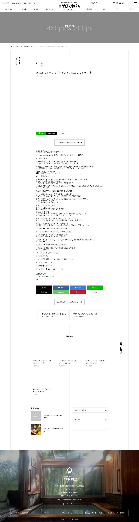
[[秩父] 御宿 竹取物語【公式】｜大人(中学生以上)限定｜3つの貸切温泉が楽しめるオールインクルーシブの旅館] (69, 6)
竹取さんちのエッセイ (42, 76)
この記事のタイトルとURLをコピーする (69, 142)
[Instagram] (114, 3)
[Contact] (123, 3)
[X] (117, 3)
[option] (28, 3)
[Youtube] (120, 3)
